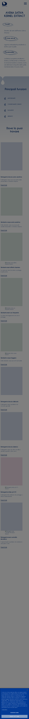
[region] (14, 703)
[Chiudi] (27, 690)
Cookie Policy (4, 709)
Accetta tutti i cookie (14, 716)
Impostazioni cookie (14, 712)
